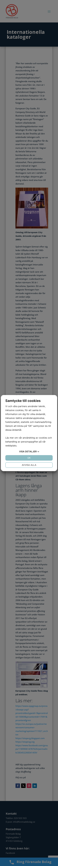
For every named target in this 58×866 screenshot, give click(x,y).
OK (29, 457)
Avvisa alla (29, 465)
